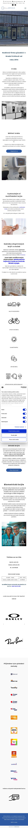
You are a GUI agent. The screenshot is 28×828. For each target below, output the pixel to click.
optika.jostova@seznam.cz (18, 1)
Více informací (14, 470)
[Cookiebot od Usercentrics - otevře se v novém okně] (21, 387)
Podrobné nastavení (19, 426)
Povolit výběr (14, 435)
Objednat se (14, 151)
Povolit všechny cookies (14, 431)
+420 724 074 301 (7, 1)
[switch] (25, 414)
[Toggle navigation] (25, 8)
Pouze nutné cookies (14, 439)
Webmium (17, 826)
